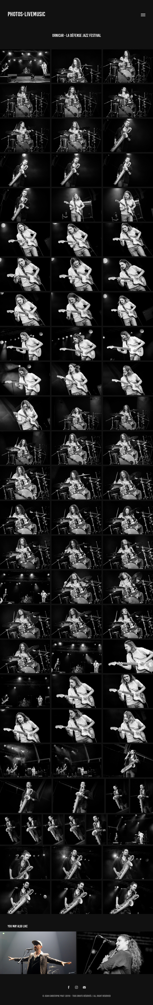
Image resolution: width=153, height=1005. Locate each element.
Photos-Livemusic (26, 14)
